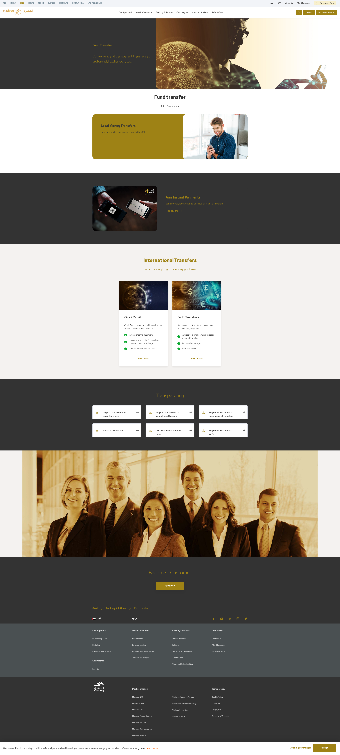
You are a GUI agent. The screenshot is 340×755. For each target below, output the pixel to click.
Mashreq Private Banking (142, 716)
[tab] (125, 12)
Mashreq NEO (137, 697)
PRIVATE (31, 3)
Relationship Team (99, 639)
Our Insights (182, 12)
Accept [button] (324, 747)
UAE (279, 3)
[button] (300, 748)
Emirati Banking (138, 703)
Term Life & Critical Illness (142, 658)
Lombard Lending (139, 645)
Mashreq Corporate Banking (183, 697)
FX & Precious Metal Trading (143, 651)
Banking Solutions (164, 12)
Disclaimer (216, 703)
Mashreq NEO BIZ (139, 723)
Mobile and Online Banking (182, 664)
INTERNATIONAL (78, 3)
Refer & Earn (217, 12)
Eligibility (96, 645)
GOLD (22, 3)
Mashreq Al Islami (200, 12)
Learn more (152, 748)
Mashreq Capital (178, 716)
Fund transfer (177, 658)
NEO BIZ (41, 3)
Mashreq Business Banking (142, 729)
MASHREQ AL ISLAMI (95, 3)
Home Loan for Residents (182, 651)
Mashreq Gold (137, 710)
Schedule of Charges (220, 716)
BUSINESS (51, 3)
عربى (271, 3)
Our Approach (125, 12)
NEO (4, 3)
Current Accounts (179, 639)
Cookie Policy (217, 697)
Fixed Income (137, 639)
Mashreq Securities (180, 710)
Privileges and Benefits (101, 651)
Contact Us (216, 639)
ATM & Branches (303, 3)
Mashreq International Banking (184, 704)
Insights (95, 669)
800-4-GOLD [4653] (220, 651)
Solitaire (175, 645)
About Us (289, 3)
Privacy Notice (218, 710)
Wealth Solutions (144, 12)
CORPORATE (63, 3)
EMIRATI (13, 3)
